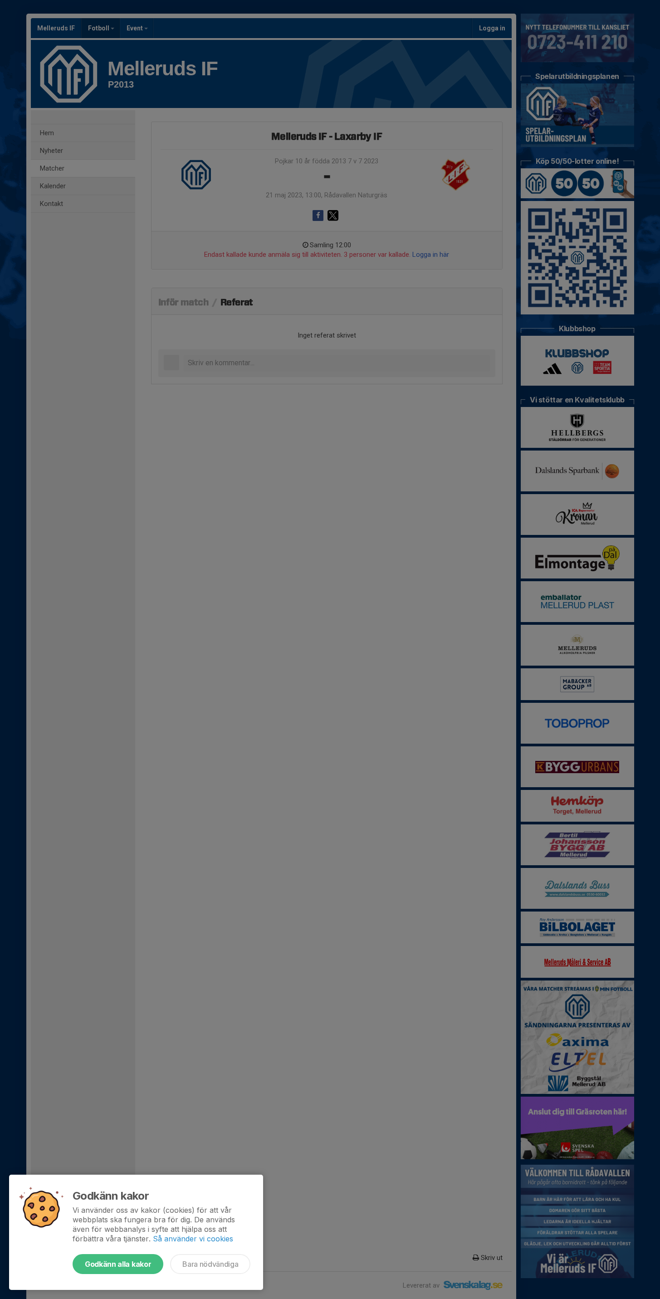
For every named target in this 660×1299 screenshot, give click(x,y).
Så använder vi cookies (193, 1238)
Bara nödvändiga (210, 1264)
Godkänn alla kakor (118, 1264)
